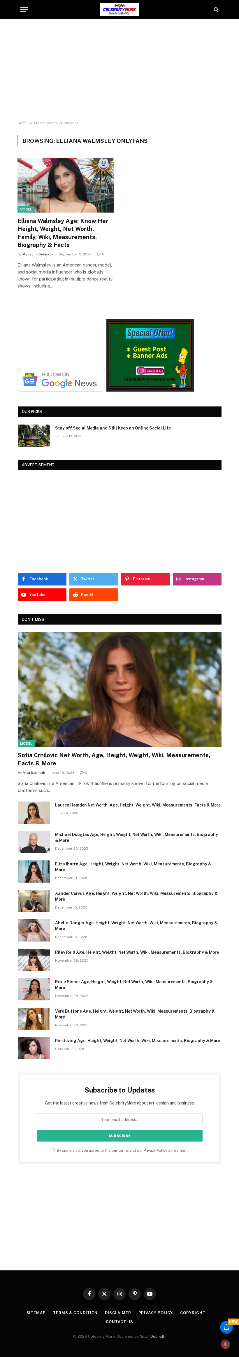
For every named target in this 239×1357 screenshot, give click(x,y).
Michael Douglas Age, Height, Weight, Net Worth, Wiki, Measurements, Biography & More (136, 837)
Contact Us (119, 1322)
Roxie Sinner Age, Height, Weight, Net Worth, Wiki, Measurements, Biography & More (134, 984)
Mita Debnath (34, 773)
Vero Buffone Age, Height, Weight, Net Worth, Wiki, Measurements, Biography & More (135, 1014)
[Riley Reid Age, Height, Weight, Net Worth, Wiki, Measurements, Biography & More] (34, 960)
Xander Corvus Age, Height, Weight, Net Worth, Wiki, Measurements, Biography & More (136, 896)
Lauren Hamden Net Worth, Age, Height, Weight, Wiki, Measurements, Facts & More (138, 805)
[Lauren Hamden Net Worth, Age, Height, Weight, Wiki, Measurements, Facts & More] (34, 813)
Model (26, 209)
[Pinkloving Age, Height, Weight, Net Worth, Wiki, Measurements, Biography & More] (34, 1048)
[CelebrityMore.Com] (119, 9)
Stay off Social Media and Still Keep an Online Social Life (113, 428)
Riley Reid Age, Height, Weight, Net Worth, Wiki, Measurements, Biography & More (137, 952)
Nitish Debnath (152, 1336)
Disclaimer (118, 1313)
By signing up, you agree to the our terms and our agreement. (122, 1150)
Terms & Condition (75, 1313)
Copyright (192, 1313)
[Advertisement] (119, 70)
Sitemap (36, 1313)
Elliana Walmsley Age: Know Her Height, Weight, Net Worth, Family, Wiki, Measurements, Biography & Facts (62, 233)
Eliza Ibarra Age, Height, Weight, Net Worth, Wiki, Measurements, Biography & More (133, 867)
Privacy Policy (155, 1150)
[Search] (215, 9)
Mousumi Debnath (37, 254)
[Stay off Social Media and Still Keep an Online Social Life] (34, 436)
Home (22, 123)
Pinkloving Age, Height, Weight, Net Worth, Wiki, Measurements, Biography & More (137, 1040)
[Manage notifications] (225, 1344)
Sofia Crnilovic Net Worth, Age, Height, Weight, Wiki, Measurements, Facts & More (114, 759)
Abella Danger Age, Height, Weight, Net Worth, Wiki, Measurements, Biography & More (136, 926)
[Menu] (24, 9)
